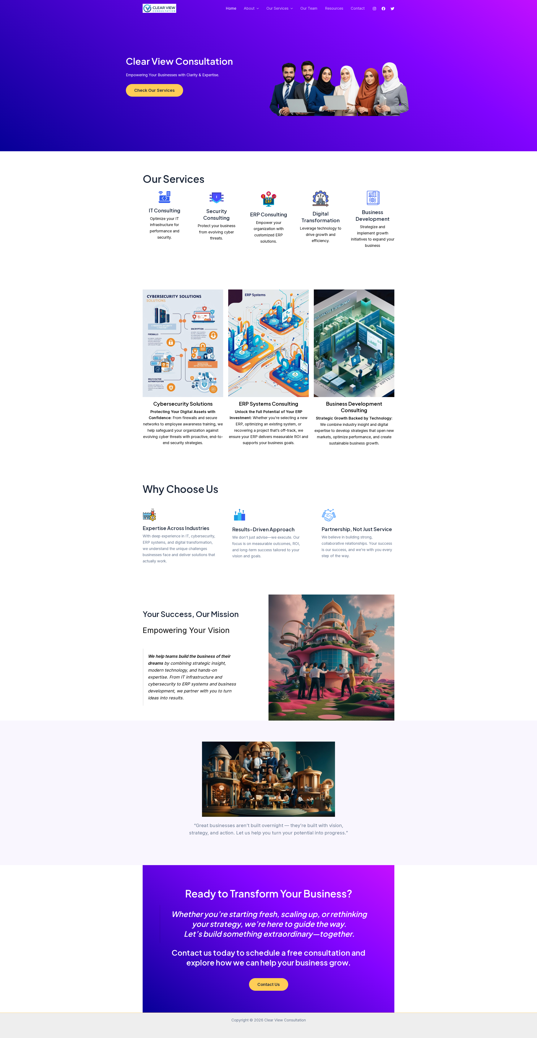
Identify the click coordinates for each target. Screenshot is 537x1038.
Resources (334, 8)
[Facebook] (383, 9)
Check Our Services (154, 90)
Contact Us (268, 984)
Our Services (277, 8)
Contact (358, 8)
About (249, 8)
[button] (256, 8)
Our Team (308, 8)
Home (231, 8)
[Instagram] (374, 9)
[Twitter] (392, 9)
